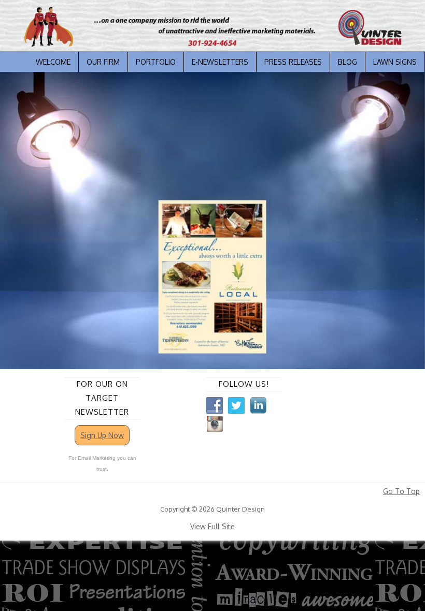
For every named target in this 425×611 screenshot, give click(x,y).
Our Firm (103, 61)
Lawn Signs (395, 61)
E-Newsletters (220, 61)
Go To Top (401, 491)
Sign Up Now (102, 435)
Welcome (53, 61)
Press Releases (293, 61)
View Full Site (212, 526)
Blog (347, 61)
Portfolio (156, 61)
